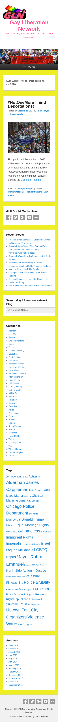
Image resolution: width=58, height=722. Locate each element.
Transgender (34, 604)
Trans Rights (14, 436)
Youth (11, 456)
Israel (45, 543)
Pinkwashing (14, 582)
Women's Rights (16, 452)
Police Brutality (37, 582)
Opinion (12, 403)
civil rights (33, 514)
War (10, 446)
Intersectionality (16, 377)
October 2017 (15, 681)
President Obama (34, 192)
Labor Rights (14, 380)
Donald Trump (32, 519)
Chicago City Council (29, 500)
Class (11, 344)
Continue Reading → (32, 179)
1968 (8, 477)
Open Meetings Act (15, 576)
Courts (11, 347)
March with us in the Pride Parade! (24, 269)
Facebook (8, 217)
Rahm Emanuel (15, 426)
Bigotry (12, 337)
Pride (11, 416)
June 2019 (13, 645)
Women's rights (23, 624)
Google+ (22, 217)
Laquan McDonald (19, 550)
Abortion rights (19, 476)
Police (11, 410)
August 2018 (14, 652)
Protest (12, 419)
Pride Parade (12, 589)
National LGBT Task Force (34, 565)
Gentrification (14, 357)
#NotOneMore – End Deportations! (27, 104)
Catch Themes (41, 716)
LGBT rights (14, 383)
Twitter (15, 217)
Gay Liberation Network (29, 25)
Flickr (36, 217)
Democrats (13, 519)
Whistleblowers (15, 449)
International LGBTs (17, 373)
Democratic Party (16, 350)
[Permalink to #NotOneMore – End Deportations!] (29, 155)
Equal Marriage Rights (32, 525)
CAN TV (27, 496)
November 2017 (16, 678)
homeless (31, 531)
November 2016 (16, 685)
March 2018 (14, 665)
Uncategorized (15, 442)
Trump (11, 439)
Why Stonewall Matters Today (22, 253)
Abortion (12, 331)
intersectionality (32, 544)
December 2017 (16, 675)
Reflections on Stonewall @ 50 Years (25, 263)
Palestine (13, 406)
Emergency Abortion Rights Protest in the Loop (30, 266)
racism (43, 589)
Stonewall (13, 433)
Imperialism (14, 370)
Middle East (14, 393)
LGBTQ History (15, 387)
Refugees (29, 594)
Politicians (13, 413)
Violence (35, 617)
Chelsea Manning (16, 341)
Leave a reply (16, 114)
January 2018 (15, 672)
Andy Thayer (43, 111)
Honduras (46, 531)
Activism (34, 476)
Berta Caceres (35, 490)
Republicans (21, 599)
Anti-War (12, 334)
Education (13, 354)
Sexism (12, 429)
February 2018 (15, 668)
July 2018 (13, 655)
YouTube (29, 217)
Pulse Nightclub (27, 589)
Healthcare (13, 360)
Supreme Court (16, 604)
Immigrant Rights (25, 188)
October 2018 (15, 649)
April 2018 (13, 662)
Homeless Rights (16, 364)
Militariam (13, 396)
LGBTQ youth (15, 390)
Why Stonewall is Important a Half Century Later (30, 285)
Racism (12, 423)
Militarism (13, 400)
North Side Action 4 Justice (26, 570)
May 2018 (13, 658)
